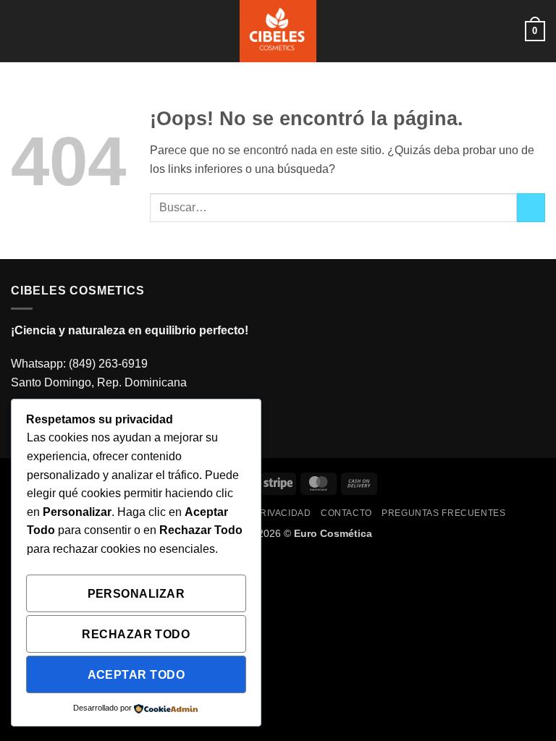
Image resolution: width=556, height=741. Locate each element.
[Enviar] (531, 207)
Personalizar (136, 594)
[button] (19, 30)
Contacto (346, 513)
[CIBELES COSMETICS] (278, 31)
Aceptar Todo (136, 675)
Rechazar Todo (136, 634)
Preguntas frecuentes (443, 513)
